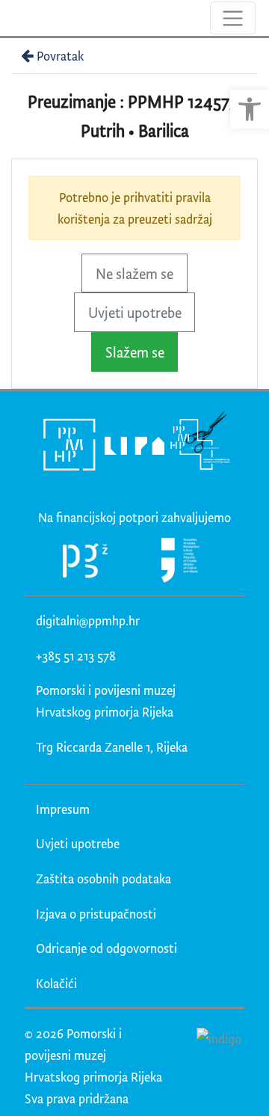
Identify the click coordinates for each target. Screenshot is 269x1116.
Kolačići (56, 983)
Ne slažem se (134, 273)
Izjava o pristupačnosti (96, 913)
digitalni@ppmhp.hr (88, 620)
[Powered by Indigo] (219, 1037)
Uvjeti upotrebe (135, 312)
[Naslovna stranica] (13, 18)
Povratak (60, 55)
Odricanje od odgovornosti (106, 948)
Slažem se (134, 352)
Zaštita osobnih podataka (103, 878)
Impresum (63, 809)
